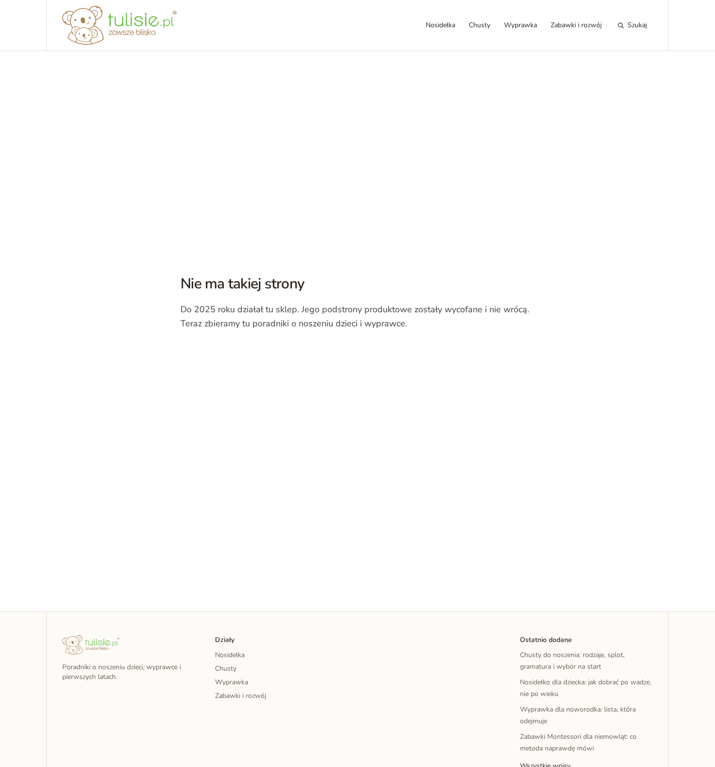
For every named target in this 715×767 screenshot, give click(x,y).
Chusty (479, 25)
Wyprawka (520, 25)
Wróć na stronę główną (231, 353)
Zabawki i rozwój (576, 25)
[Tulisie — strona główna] (119, 25)
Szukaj (637, 25)
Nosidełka (440, 25)
